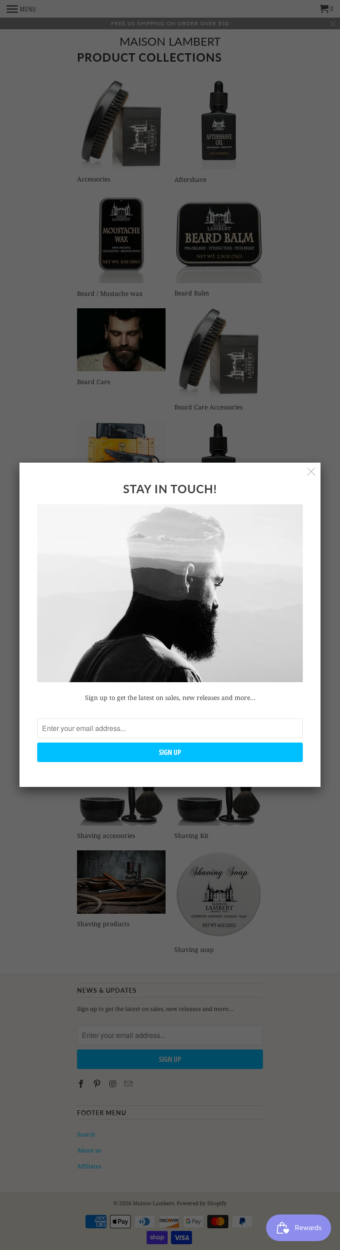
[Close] (311, 472)
